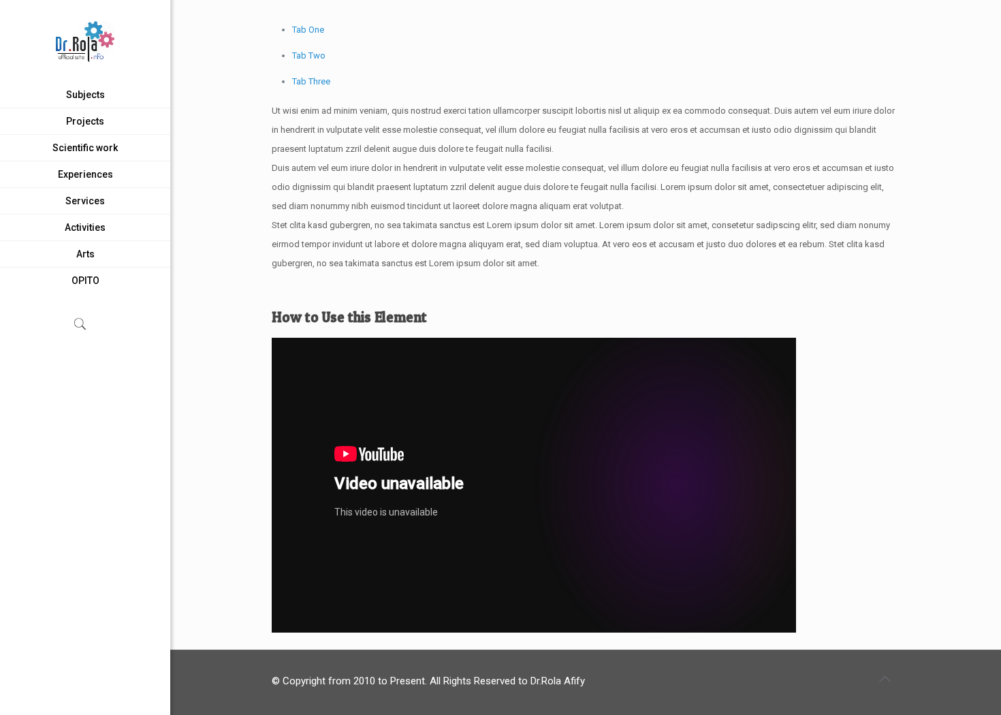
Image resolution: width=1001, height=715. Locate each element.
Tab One (308, 30)
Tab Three (311, 81)
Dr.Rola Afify (557, 681)
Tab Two (308, 55)
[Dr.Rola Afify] (85, 41)
